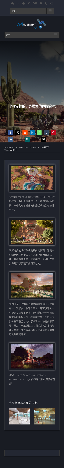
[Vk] (10, 139)
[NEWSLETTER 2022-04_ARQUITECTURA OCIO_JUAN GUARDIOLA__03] (32, 220)
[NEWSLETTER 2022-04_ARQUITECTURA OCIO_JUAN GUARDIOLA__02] (32, 274)
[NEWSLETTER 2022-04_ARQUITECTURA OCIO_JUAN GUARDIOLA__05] (32, 167)
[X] (18, 132)
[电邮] (43, 139)
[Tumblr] (46, 132)
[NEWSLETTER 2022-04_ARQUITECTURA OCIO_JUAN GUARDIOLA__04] (32, 345)
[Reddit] (25, 132)
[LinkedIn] (32, 132)
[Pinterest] (53, 132)
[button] (11, 416)
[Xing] (27, 139)
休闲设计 (14, 150)
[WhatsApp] (39, 132)
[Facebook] (10, 132)
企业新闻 (45, 147)
